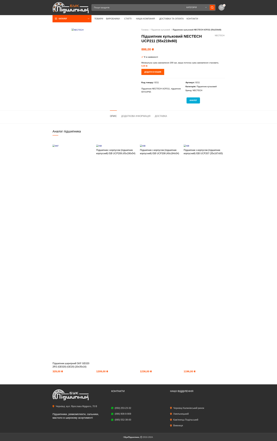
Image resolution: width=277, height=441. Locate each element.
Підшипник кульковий (161, 30)
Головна (145, 30)
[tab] (113, 114)
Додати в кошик (152, 72)
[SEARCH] (212, 7)
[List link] (197, 408)
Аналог (193, 100)
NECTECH (219, 35)
